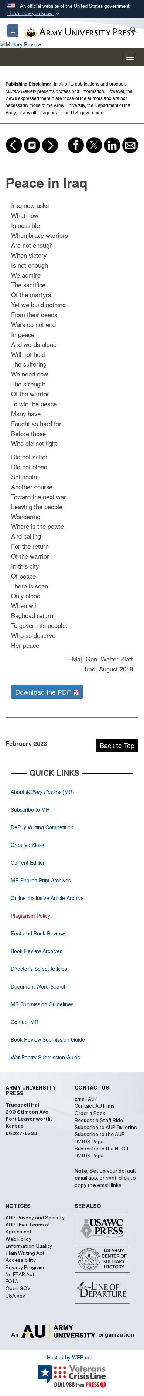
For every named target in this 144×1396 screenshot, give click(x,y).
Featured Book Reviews (38, 933)
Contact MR (24, 1021)
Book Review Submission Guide (48, 1039)
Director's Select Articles (39, 968)
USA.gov (15, 1296)
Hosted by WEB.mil (69, 1357)
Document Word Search (39, 986)
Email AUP (86, 1099)
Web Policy (18, 1239)
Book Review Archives (36, 951)
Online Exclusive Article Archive (47, 898)
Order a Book (90, 1114)
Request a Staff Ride (99, 1121)
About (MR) (42, 791)
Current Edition (28, 862)
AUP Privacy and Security (35, 1218)
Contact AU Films (95, 1106)
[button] (34, 13)
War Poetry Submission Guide (45, 1057)
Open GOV (18, 1289)
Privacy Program (25, 1268)
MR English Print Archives (41, 880)
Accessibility (21, 1260)
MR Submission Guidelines (42, 1004)
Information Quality (29, 1246)
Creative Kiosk (27, 844)
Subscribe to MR (30, 809)
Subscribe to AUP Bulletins (106, 1128)
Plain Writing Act (25, 1253)
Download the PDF (44, 692)
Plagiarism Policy (30, 915)
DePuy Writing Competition (42, 827)
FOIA (12, 1282)
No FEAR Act (20, 1275)
